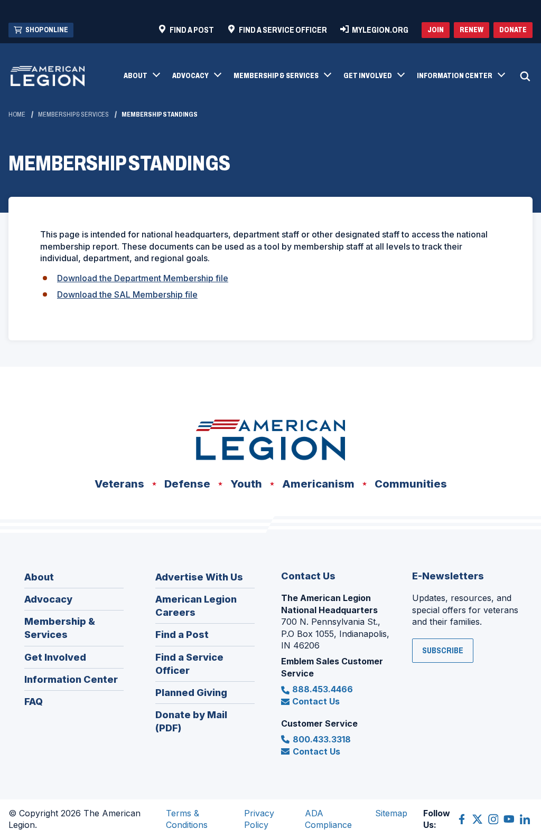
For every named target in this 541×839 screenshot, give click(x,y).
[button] (141, 76)
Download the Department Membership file (142, 278)
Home (16, 114)
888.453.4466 (322, 689)
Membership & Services (73, 114)
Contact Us (316, 701)
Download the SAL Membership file (127, 294)
